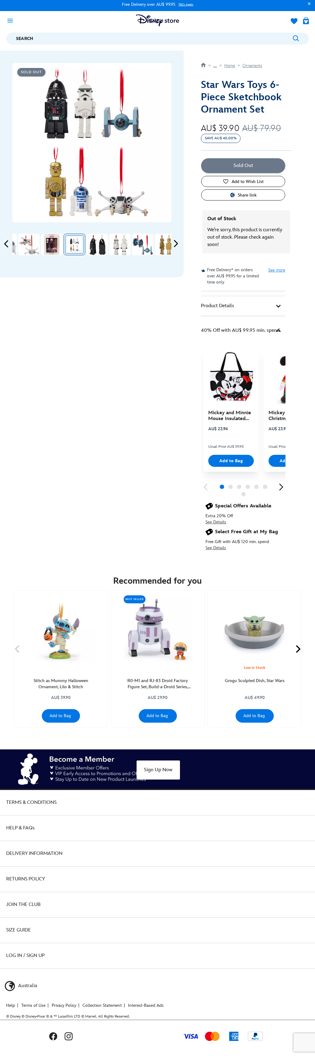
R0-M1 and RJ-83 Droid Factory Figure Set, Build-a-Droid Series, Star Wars (157, 684)
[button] (307, 6)
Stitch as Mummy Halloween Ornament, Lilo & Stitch (61, 683)
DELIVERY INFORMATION (34, 853)
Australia (27, 986)
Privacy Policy (64, 1005)
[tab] (243, 306)
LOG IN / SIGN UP (25, 956)
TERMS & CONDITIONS (31, 802)
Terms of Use (33, 1005)
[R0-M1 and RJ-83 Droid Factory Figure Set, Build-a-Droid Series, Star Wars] (158, 629)
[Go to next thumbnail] (175, 243)
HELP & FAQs (20, 828)
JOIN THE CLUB (23, 904)
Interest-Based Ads (146, 1005)
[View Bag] (306, 21)
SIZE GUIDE (18, 930)
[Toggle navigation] (12, 20)
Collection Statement (102, 1005)
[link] (205, 487)
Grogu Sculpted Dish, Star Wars (255, 680)
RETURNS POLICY (25, 879)
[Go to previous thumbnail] (6, 243)
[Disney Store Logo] (157, 20)
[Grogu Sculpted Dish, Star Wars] (255, 629)
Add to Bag (231, 460)
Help (10, 1005)
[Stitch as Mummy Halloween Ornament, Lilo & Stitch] (61, 629)
